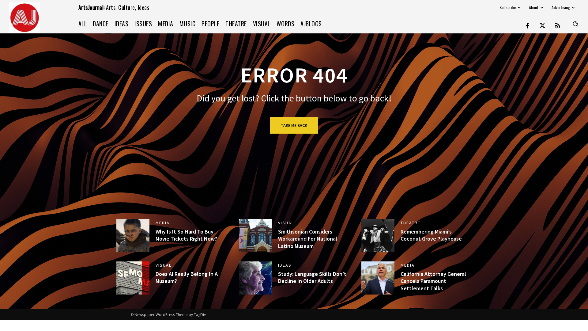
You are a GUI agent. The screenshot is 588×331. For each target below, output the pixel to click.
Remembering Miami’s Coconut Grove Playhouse (431, 235)
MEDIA (163, 223)
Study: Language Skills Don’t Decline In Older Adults (312, 277)
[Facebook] (527, 26)
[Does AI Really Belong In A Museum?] (132, 278)
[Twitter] (542, 26)
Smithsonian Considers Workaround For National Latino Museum (307, 238)
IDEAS (285, 265)
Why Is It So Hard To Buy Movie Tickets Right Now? (186, 235)
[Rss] (557, 26)
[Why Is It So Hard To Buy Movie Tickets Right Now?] (132, 235)
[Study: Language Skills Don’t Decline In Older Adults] (255, 278)
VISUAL (286, 223)
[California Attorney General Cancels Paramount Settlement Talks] (377, 278)
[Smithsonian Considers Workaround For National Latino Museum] (255, 235)
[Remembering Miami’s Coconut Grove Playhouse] (377, 235)
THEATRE (410, 223)
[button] (575, 24)
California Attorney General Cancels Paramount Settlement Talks (433, 281)
